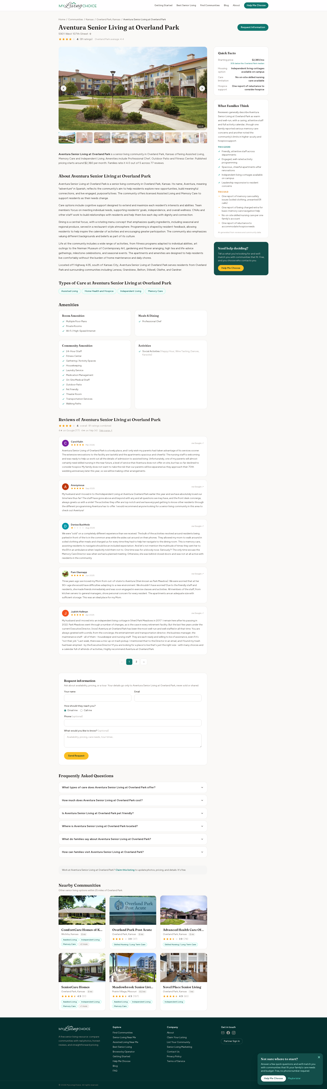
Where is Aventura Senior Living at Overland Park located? (100, 826)
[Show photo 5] (137, 137)
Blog (226, 5)
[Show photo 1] (67, 137)
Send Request (76, 755)
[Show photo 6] (155, 137)
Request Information (253, 27)
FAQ (115, 1070)
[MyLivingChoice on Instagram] (233, 1032)
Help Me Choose (256, 5)
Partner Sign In (232, 1041)
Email (137, 691)
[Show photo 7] (173, 137)
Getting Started (163, 5)
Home (62, 19)
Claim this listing (125, 870)
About (236, 5)
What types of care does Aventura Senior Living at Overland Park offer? (108, 787)
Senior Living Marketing (179, 1046)
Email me (72, 710)
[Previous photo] (63, 88)
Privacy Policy (174, 1056)
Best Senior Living (186, 5)
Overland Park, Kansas (108, 19)
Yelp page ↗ (105, 430)
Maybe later (294, 1078)
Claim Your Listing (177, 1037)
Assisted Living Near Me (125, 1042)
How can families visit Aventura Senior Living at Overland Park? (103, 852)
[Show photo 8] (191, 137)
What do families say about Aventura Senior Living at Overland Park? (106, 839)
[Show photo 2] (84, 137)
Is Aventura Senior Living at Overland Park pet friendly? (98, 813)
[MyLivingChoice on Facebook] (228, 1032)
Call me (88, 710)
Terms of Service (176, 1061)
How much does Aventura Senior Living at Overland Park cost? (102, 800)
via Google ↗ (197, 443)
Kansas (90, 19)
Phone (73, 716)
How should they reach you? (80, 705)
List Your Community (178, 1042)
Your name (69, 691)
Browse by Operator (124, 1051)
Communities (75, 19)
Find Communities (210, 5)
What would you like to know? (86, 730)
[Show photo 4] (120, 137)
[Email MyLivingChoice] (222, 1032)
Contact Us (173, 1051)
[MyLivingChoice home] (78, 5)
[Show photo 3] (102, 137)
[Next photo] (202, 88)
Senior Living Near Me (124, 1037)
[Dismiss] (319, 1057)
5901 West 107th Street (73, 33)
